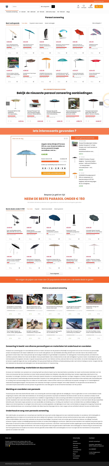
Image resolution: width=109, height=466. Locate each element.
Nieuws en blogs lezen (99, 1)
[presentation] (8, 103)
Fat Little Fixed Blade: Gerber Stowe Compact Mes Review (93, 331)
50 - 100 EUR (81, 157)
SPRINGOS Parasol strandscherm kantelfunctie (93, 46)
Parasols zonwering (11, 12)
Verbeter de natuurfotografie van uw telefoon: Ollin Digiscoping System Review (54, 332)
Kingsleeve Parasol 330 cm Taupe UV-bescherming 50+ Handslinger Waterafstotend (54, 261)
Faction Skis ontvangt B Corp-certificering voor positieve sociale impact (74, 332)
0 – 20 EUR (22, 12)
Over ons (75, 445)
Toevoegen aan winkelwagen (55, 173)
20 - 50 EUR (81, 173)
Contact (75, 441)
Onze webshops (77, 449)
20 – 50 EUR (40, 12)
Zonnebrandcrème (11, 310)
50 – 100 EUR (61, 12)
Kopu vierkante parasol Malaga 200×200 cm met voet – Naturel (13, 46)
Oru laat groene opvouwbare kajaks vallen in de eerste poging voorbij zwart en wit (73, 308)
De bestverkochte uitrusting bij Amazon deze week (54, 307)
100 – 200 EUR (31, 12)
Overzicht (75, 447)
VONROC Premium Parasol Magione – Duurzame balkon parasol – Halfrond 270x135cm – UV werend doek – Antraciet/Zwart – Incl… (87, 163)
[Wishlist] (84, 6)
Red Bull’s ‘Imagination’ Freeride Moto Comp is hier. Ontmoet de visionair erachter (34, 332)
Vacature (75, 452)
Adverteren (76, 458)
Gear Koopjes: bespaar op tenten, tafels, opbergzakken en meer (14, 332)
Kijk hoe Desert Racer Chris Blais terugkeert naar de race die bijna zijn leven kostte (34, 308)
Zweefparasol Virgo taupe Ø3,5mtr (29, 74)
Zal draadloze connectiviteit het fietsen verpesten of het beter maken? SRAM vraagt (14, 308)
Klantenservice (77, 443)
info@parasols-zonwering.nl (94, 453)
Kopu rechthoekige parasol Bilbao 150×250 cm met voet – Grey (15, 232)
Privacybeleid (76, 456)
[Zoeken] (53, 6)
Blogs (68, 12)
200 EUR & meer (50, 12)
